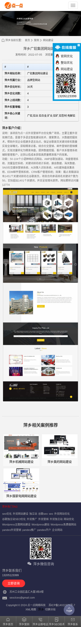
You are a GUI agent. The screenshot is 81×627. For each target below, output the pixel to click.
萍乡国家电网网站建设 (21, 496)
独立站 (33, 513)
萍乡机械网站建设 (21, 461)
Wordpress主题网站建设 (16, 524)
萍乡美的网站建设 (60, 461)
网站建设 (48, 40)
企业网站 (57, 530)
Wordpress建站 (40, 524)
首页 (27, 40)
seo (51, 513)
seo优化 (7, 513)
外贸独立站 (56, 519)
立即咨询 (14, 583)
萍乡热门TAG (9, 506)
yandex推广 (29, 530)
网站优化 (69, 519)
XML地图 (30, 609)
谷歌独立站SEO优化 (14, 519)
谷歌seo (43, 513)
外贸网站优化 (62, 513)
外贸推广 (32, 519)
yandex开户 (44, 530)
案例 (36, 40)
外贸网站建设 (20, 513)
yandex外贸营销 (11, 530)
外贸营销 (43, 519)
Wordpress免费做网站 (63, 524)
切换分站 (50, 609)
